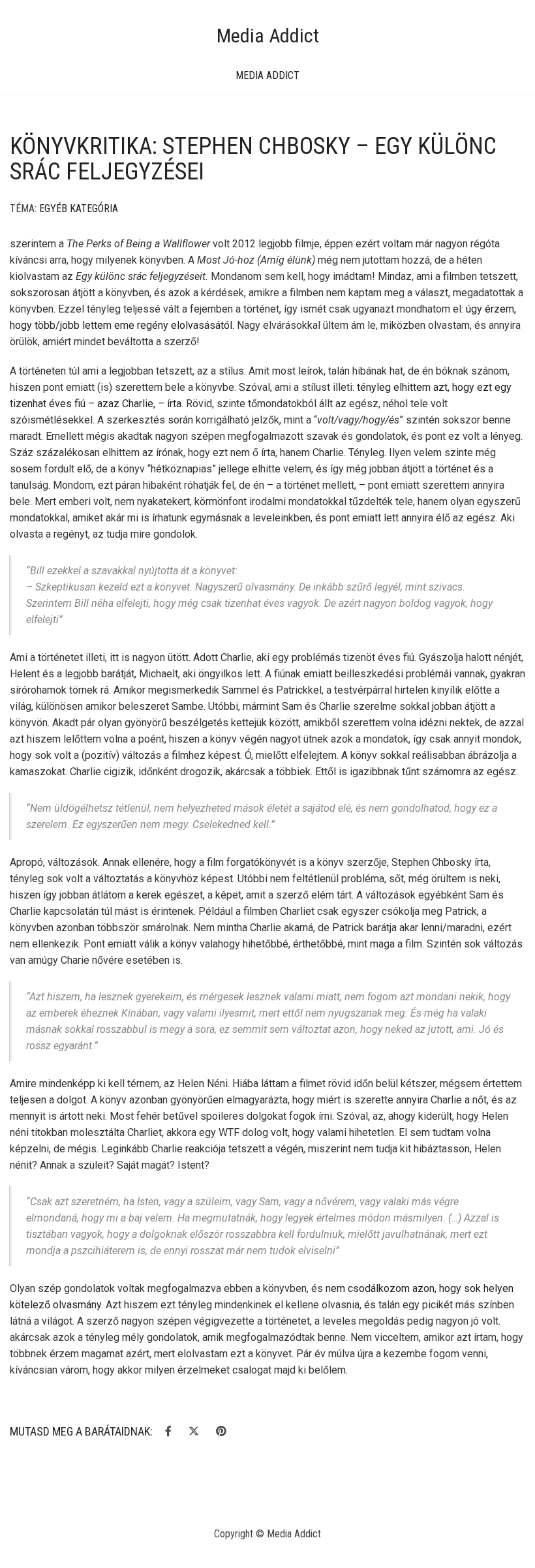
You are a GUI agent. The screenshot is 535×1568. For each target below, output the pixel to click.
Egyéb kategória (78, 208)
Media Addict (268, 35)
